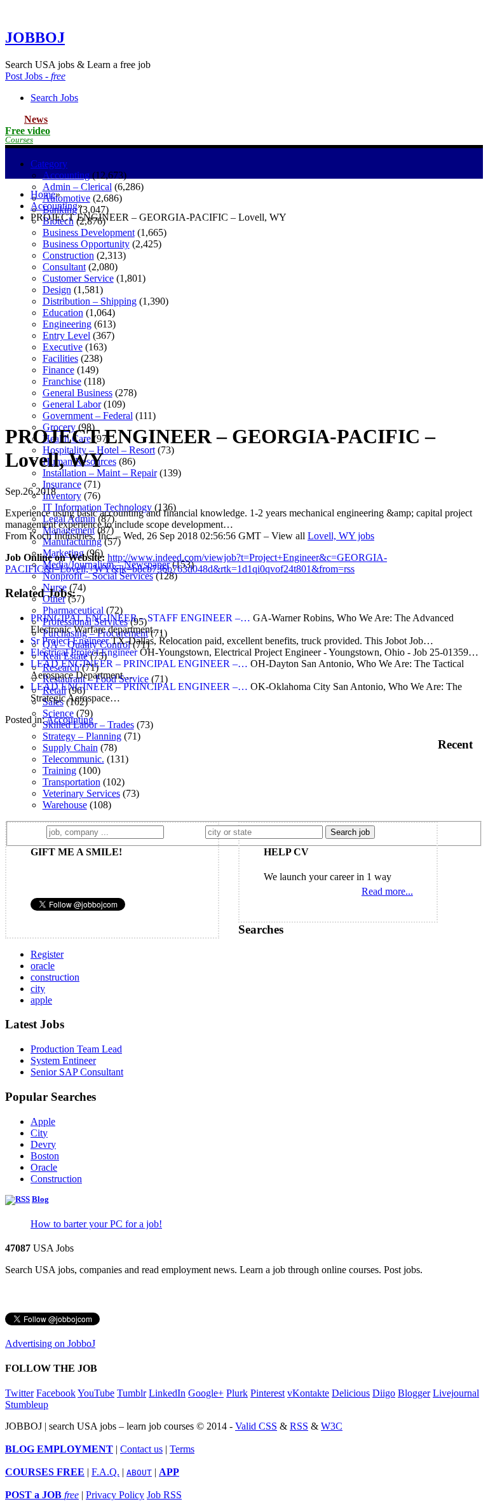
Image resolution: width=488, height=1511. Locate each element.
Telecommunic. (73, 759)
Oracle (43, 1167)
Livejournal (456, 1393)
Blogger (414, 1393)
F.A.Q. (105, 1471)
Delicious (351, 1393)
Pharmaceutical (73, 610)
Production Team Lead (76, 1049)
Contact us (141, 1449)
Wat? (31, 831)
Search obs (54, 97)
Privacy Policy (115, 1494)
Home (42, 194)
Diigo (383, 1393)
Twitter (19, 1393)
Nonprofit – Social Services (98, 575)
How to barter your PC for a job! (96, 1223)
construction (54, 977)
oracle (42, 965)
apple (41, 1000)
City (39, 1133)
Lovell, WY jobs (341, 535)
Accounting (66, 175)
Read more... (387, 891)
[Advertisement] (244, 322)
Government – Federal (88, 415)
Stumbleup (26, 1404)
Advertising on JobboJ (50, 1343)
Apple (42, 1121)
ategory (48, 163)
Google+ (206, 1393)
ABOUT (139, 1472)
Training (59, 770)
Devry (43, 1144)
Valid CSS (256, 1426)
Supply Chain (70, 747)
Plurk (237, 1393)
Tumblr (131, 1393)
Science (58, 713)
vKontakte (308, 1393)
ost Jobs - (35, 76)
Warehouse (65, 804)
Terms (182, 1449)
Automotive (66, 198)
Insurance (62, 484)
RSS (299, 1426)
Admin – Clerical (77, 186)
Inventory (62, 495)
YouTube (96, 1393)
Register (47, 954)
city (37, 988)
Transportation (71, 781)
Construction (56, 1178)
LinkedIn (167, 1393)
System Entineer (63, 1060)
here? (187, 831)
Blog (40, 1199)
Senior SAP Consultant (76, 1071)
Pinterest (267, 1393)
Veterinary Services (81, 793)
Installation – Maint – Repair (100, 472)
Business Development (89, 232)
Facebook (56, 1393)
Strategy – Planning (82, 736)
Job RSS (164, 1494)
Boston (44, 1155)
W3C (331, 1426)
